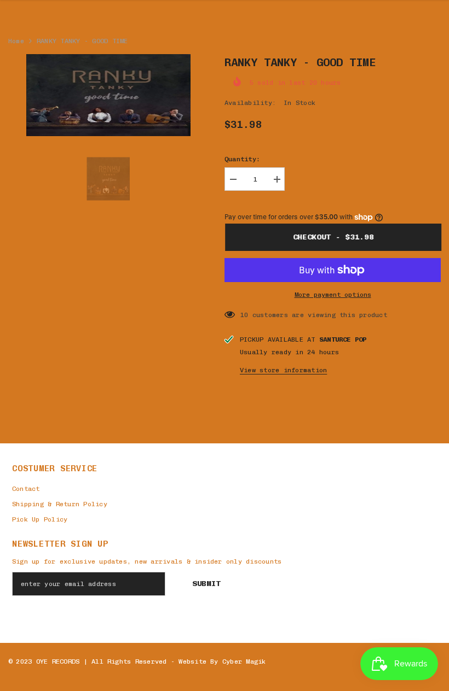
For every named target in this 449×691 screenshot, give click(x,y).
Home (16, 41)
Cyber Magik (244, 661)
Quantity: (242, 159)
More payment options (333, 294)
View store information (283, 370)
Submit (206, 583)
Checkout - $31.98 (332, 237)
